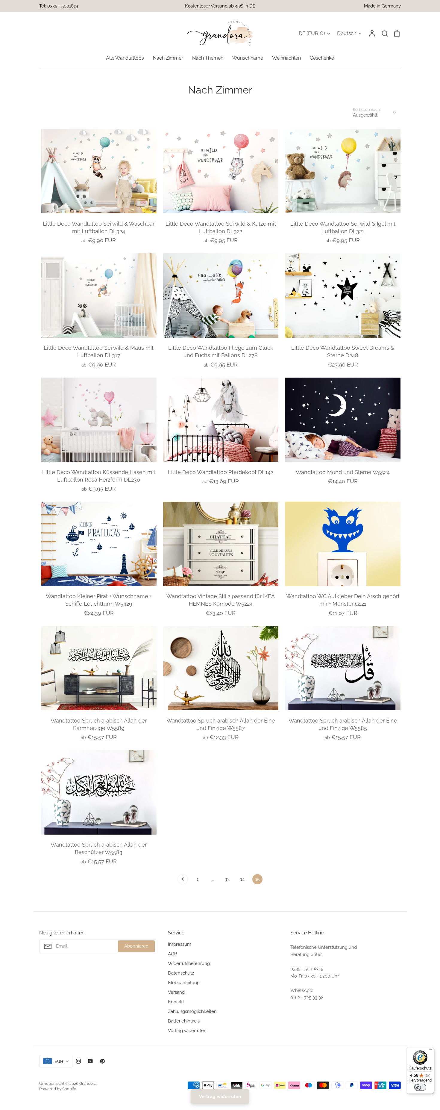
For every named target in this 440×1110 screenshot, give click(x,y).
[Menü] (430, 1050)
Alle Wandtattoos (125, 58)
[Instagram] (78, 1061)
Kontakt (176, 1002)
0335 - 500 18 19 (307, 969)
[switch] (420, 1087)
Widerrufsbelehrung (189, 963)
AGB (172, 954)
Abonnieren (136, 946)
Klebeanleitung (184, 982)
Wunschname (247, 58)
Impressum (179, 944)
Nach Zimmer (168, 58)
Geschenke (322, 58)
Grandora (87, 1083)
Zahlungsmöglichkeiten (192, 1011)
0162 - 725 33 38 (307, 997)
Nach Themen (207, 58)
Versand (176, 992)
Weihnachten (286, 58)
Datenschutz (181, 973)
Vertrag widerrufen (187, 1030)
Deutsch (346, 33)
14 (242, 879)
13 (227, 879)
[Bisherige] (182, 881)
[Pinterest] (102, 1061)
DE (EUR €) (312, 33)
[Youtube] (90, 1061)
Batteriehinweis (184, 1021)
